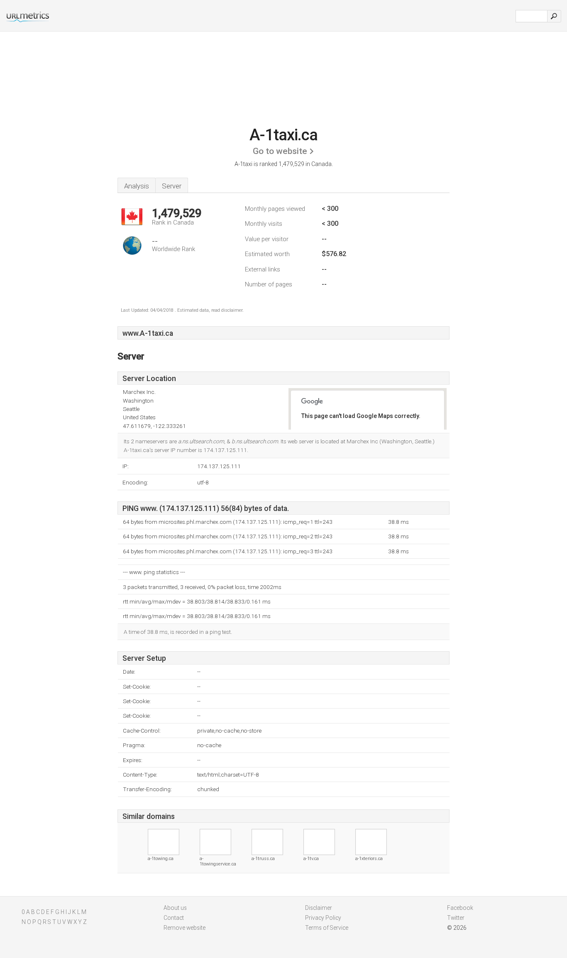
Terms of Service (326, 927)
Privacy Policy (323, 917)
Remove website (184, 927)
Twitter (455, 917)
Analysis (136, 186)
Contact (174, 917)
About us (175, 907)
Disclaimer (318, 907)
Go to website (280, 151)
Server (171, 186)
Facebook (460, 907)
